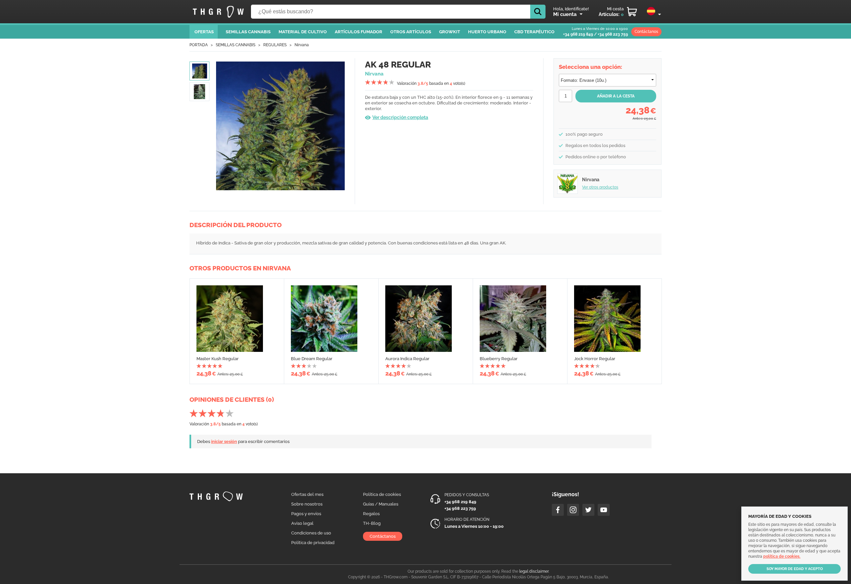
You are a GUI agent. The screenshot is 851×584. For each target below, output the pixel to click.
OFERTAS (204, 31)
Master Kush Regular (217, 358)
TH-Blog (372, 523)
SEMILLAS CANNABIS (248, 31)
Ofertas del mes (307, 494)
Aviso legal (302, 523)
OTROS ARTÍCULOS (410, 31)
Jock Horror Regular (594, 358)
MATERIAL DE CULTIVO (303, 31)
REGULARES (275, 45)
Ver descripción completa (400, 117)
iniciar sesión (224, 441)
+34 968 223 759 (613, 34)
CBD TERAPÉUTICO (534, 31)
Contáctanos (646, 31)
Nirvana (302, 45)
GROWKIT (449, 31)
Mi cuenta (565, 14)
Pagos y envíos (306, 513)
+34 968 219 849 (578, 34)
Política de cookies (382, 494)
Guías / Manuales (380, 504)
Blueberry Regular (499, 358)
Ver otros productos (600, 187)
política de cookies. (781, 556)
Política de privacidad (312, 542)
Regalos (371, 513)
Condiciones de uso (311, 532)
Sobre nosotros (306, 504)
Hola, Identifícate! (571, 8)
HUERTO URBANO (487, 31)
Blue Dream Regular (311, 358)
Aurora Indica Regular (407, 358)
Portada (198, 45)
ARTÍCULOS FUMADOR (358, 31)
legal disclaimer (533, 571)
